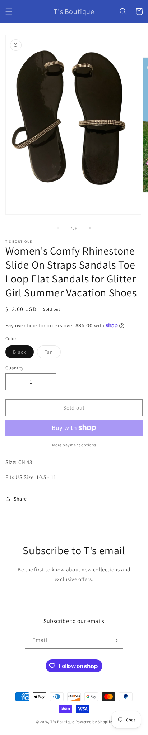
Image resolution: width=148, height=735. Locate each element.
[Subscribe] (115, 640)
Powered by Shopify (93, 721)
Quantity (14, 368)
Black (23, 353)
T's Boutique (62, 721)
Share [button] (20, 498)
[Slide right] (90, 228)
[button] (9, 11)
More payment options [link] (74, 445)
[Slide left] (58, 228)
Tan (53, 353)
